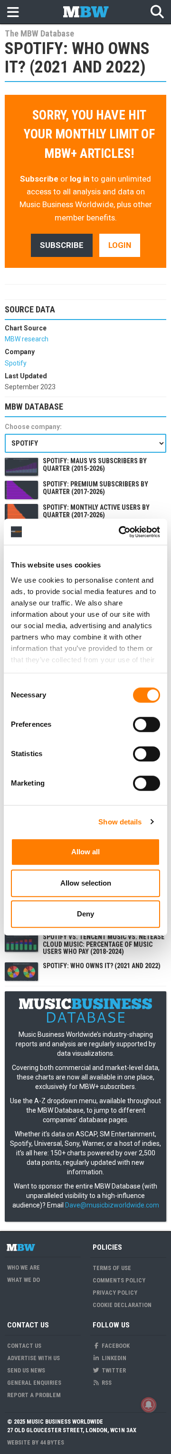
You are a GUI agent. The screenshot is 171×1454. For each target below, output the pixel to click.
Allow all (85, 852)
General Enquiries (34, 1382)
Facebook (115, 1345)
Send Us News (26, 1370)
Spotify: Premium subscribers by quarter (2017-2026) (95, 487)
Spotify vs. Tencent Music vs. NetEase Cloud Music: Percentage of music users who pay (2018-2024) (103, 944)
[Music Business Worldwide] (21, 1247)
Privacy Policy (115, 1292)
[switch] (146, 724)
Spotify (16, 363)
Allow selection (85, 883)
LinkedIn (113, 1358)
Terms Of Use (112, 1267)
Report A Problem (34, 1395)
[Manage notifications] (148, 1404)
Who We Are (23, 1267)
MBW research (26, 339)
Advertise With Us (33, 1358)
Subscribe (39, 178)
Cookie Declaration (122, 1304)
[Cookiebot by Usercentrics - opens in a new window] (120, 532)
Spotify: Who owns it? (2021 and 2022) (102, 965)
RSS (106, 1382)
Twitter (113, 1370)
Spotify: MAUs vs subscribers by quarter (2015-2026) (95, 464)
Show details (120, 822)
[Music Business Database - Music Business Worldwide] (85, 11)
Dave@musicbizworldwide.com (112, 1205)
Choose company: (33, 426)
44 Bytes (52, 1442)
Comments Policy (119, 1280)
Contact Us (24, 1345)
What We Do (23, 1279)
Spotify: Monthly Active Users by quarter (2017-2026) (96, 510)
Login (119, 245)
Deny (85, 914)
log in (79, 178)
